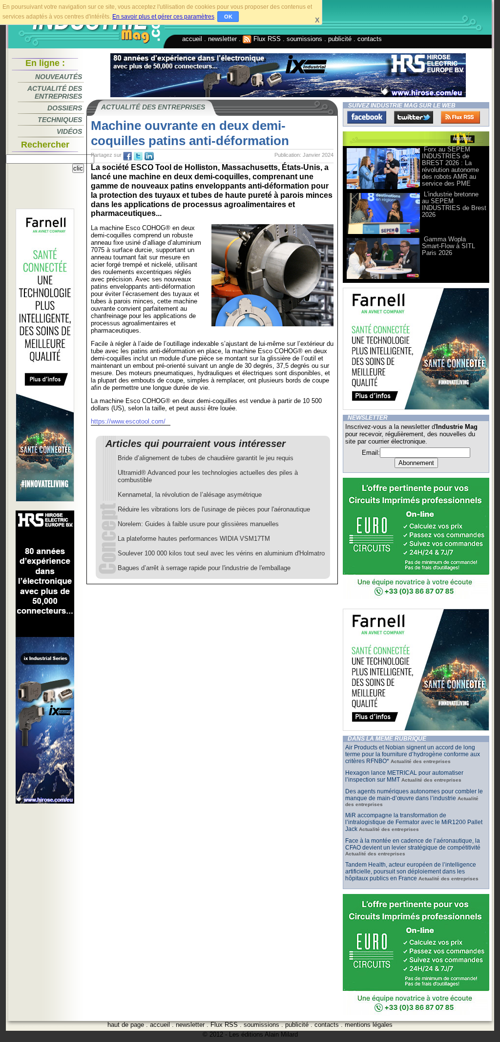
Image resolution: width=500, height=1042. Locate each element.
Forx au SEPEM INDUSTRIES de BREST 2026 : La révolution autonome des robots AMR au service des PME (450, 166)
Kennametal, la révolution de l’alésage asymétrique (190, 494)
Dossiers (64, 108)
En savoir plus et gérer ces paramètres (163, 16)
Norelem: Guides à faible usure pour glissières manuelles (198, 524)
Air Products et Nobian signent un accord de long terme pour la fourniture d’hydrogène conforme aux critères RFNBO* (412, 754)
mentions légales (369, 1024)
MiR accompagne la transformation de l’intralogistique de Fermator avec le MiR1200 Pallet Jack (413, 822)
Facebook (366, 117)
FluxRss (460, 117)
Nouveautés (58, 77)
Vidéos (69, 131)
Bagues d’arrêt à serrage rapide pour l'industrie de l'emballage (204, 568)
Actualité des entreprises (54, 92)
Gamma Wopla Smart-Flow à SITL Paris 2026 (448, 245)
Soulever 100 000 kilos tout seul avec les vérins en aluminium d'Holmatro (221, 553)
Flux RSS (266, 39)
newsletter (222, 39)
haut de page (125, 1024)
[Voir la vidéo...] (383, 188)
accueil (192, 39)
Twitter (413, 117)
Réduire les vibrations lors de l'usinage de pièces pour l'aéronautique (214, 509)
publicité (340, 39)
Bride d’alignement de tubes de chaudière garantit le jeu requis (205, 458)
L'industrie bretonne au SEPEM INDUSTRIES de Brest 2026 (454, 204)
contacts (369, 39)
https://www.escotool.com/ (128, 421)
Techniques (60, 120)
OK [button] (228, 17)
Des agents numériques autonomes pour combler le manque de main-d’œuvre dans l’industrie (414, 795)
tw (138, 156)
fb (127, 156)
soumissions (304, 39)
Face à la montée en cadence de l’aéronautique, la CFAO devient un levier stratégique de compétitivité (412, 844)
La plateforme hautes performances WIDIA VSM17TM (194, 538)
